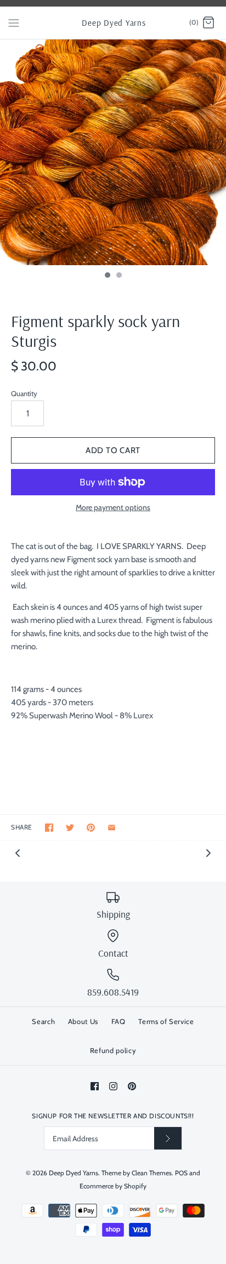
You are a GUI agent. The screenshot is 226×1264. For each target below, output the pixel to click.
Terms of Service (166, 1021)
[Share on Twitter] (70, 827)
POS (181, 1173)
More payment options (113, 507)
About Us (83, 1021)
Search (43, 1021)
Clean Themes (152, 1173)
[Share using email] (112, 827)
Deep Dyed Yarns (73, 1173)
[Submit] (168, 1138)
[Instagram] (113, 1086)
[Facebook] (95, 1086)
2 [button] (118, 276)
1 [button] (106, 276)
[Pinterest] (132, 1086)
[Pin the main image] (91, 827)
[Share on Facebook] (49, 827)
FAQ (118, 1021)
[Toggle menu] (13, 22)
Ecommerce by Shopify (113, 1186)
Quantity (24, 393)
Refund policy (113, 1050)
